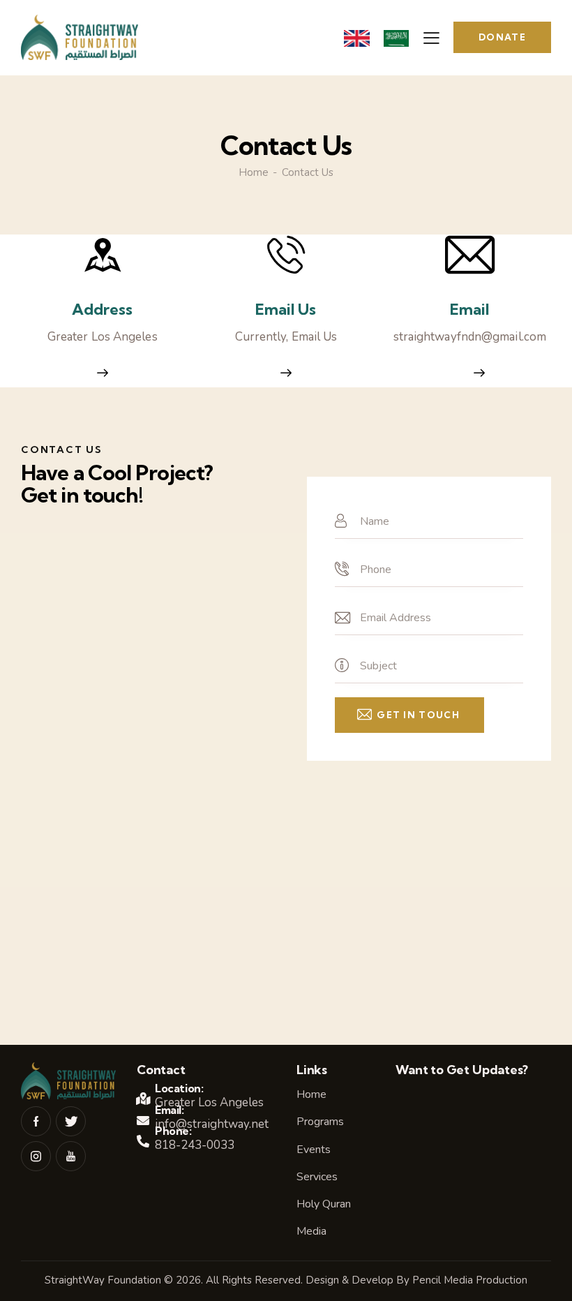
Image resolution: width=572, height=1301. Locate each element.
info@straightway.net (212, 1124)
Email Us (285, 309)
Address (102, 309)
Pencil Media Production (469, 1280)
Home (254, 172)
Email (469, 309)
